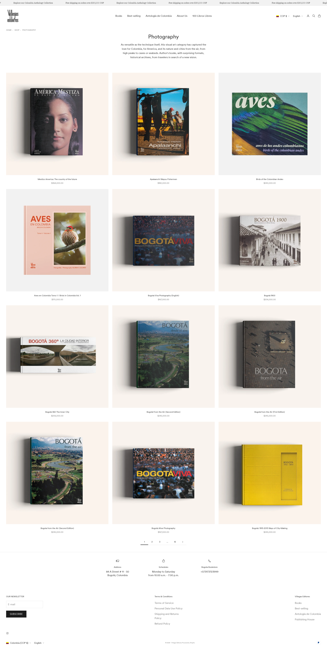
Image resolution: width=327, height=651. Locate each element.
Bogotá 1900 (269, 295)
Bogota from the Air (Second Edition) (57, 528)
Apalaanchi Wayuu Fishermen (163, 179)
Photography (29, 30)
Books (118, 15)
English (296, 16)
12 (175, 542)
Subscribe (16, 614)
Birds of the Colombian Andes (269, 179)
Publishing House (304, 619)
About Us (182, 15)
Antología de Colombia (159, 15)
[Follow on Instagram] (7, 633)
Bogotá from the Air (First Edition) (269, 412)
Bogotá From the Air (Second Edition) (163, 412)
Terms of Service (164, 602)
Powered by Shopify (188, 643)
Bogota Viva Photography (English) (163, 295)
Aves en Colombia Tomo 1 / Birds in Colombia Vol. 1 (57, 295)
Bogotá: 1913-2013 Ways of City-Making (269, 528)
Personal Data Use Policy (168, 608)
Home (8, 30)
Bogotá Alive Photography (163, 528)
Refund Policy (162, 623)
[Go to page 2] (182, 542)
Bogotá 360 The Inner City (57, 412)
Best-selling (134, 15)
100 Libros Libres (202, 15)
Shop (17, 30)
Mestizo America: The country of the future (57, 179)
